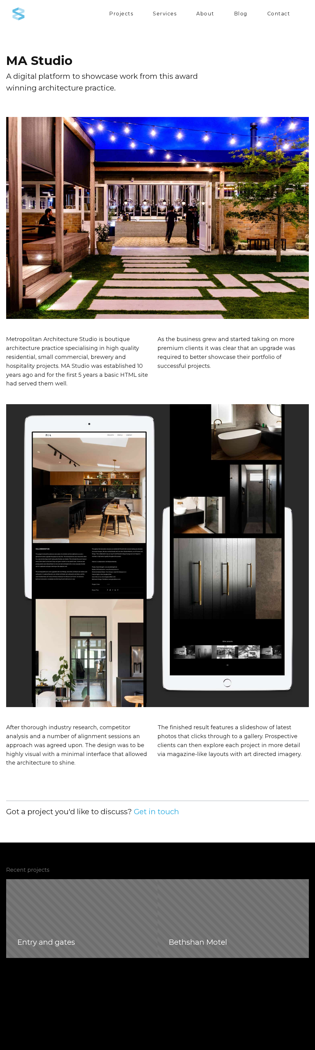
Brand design (98, 1017)
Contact (278, 14)
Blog (241, 14)
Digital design (98, 1025)
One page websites (105, 1032)
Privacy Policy (256, 1043)
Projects (121, 14)
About (205, 14)
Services (165, 14)
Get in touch (156, 811)
